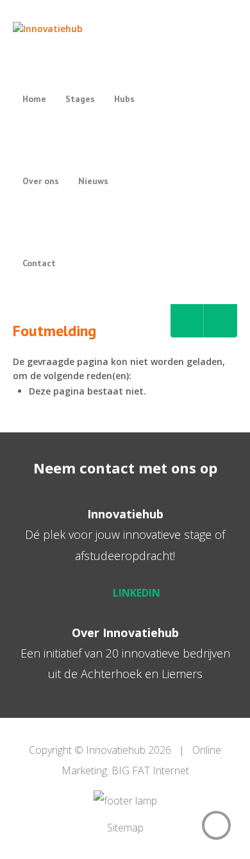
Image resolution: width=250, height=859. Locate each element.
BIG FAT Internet (150, 770)
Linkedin (136, 593)
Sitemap (125, 828)
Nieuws (93, 181)
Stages (80, 99)
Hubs (124, 99)
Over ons (40, 181)
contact (107, 467)
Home (34, 99)
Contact (39, 263)
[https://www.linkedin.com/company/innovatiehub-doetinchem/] (187, 320)
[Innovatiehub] (87, 29)
